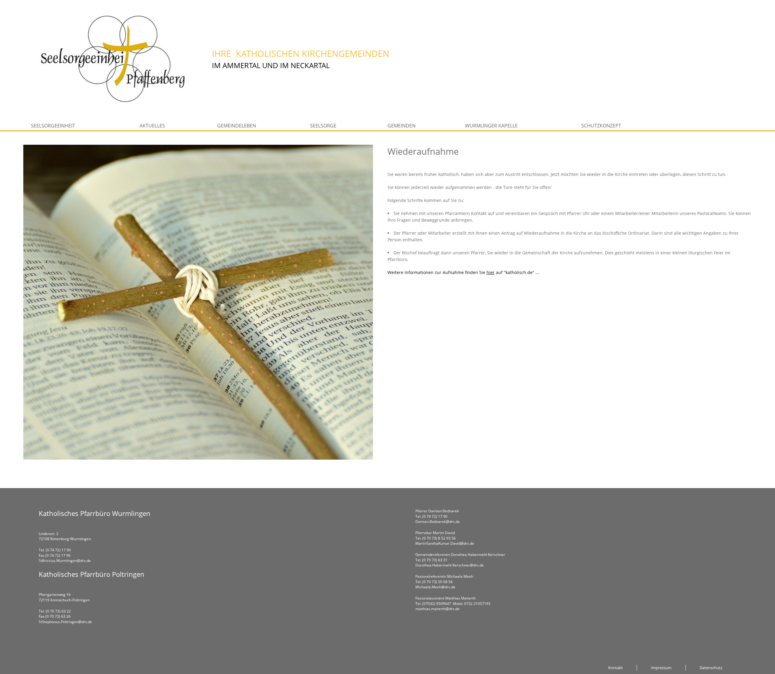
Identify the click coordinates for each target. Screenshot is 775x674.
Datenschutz (711, 667)
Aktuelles (152, 125)
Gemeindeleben (236, 125)
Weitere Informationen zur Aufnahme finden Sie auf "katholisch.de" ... (464, 272)
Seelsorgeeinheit (53, 125)
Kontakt (615, 667)
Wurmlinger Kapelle (491, 125)
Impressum (661, 667)
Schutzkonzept (601, 125)
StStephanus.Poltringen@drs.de (65, 621)
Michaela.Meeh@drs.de (435, 587)
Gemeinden (402, 125)
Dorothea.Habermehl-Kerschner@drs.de (449, 565)
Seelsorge (323, 125)
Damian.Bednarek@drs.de (437, 521)
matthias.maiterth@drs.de (437, 608)
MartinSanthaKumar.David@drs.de (444, 543)
